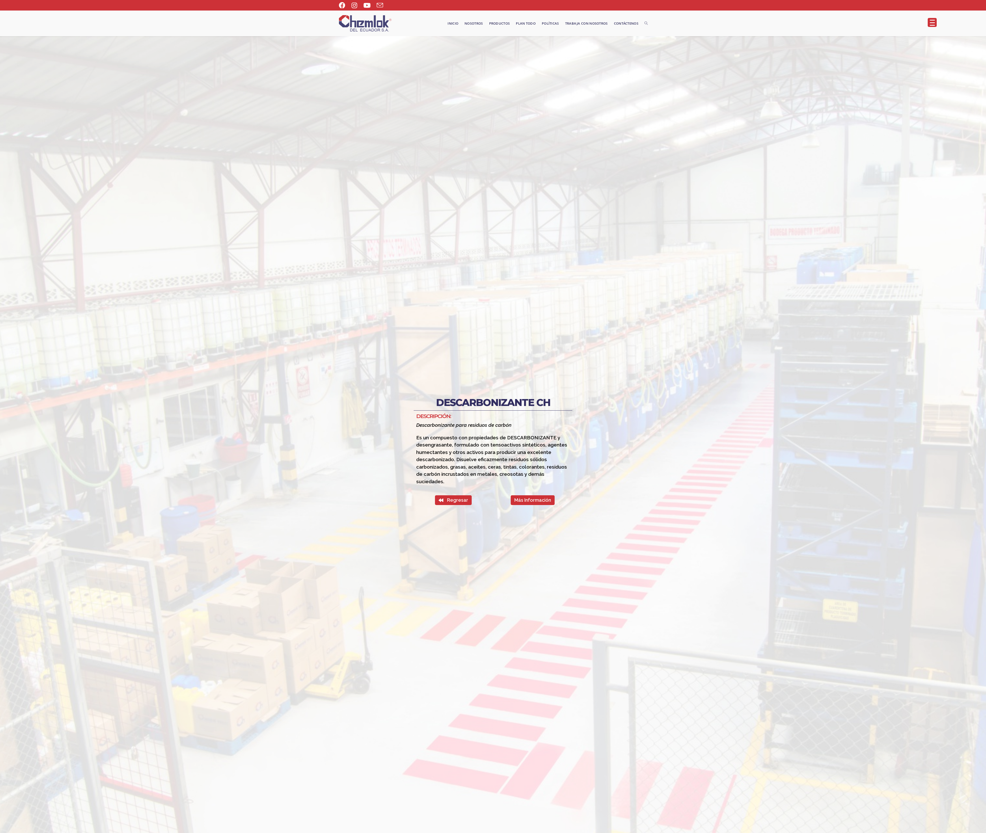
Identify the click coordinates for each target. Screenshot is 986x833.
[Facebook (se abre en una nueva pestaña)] (343, 5)
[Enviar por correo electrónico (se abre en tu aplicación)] (380, 5)
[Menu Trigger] (932, 22)
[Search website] (646, 23)
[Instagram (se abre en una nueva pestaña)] (354, 5)
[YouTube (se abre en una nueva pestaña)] (367, 5)
